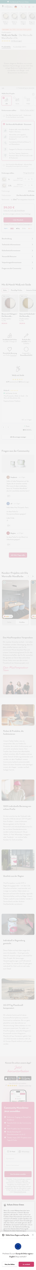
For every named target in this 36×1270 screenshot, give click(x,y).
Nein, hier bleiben (10, 1264)
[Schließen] (33, 1235)
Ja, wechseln (26, 1264)
